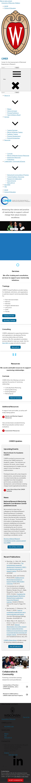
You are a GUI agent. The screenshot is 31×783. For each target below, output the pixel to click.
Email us (6, 753)
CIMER (4, 58)
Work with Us (11, 183)
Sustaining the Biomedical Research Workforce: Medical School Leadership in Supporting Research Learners (16, 598)
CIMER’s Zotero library (10, 640)
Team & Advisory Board (13, 115)
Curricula (9, 153)
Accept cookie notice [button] (15, 780)
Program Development (14, 136)
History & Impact (12, 111)
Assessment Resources (14, 157)
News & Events (11, 181)
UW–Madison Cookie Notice (21, 776)
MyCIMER (7, 185)
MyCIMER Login (9, 726)
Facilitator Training (12, 134)
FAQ (5, 187)
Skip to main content (6, 1)
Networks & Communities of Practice (18, 175)
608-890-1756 (13, 755)
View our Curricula (15, 398)
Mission (9, 109)
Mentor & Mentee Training (14, 132)
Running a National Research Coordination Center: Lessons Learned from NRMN (15, 541)
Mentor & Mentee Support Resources (18, 155)
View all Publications (15, 646)
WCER (6, 6)
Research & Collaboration (14, 179)
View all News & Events (15, 547)
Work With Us (6, 343)
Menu (4, 79)
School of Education (10, 8)
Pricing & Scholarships (13, 138)
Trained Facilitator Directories (15, 177)
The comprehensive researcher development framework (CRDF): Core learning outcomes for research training (16, 567)
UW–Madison (10, 3)
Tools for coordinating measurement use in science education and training (16, 612)
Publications (10, 159)
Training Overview (12, 130)
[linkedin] (18, 766)
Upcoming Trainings (9, 320)
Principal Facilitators (13, 113)
